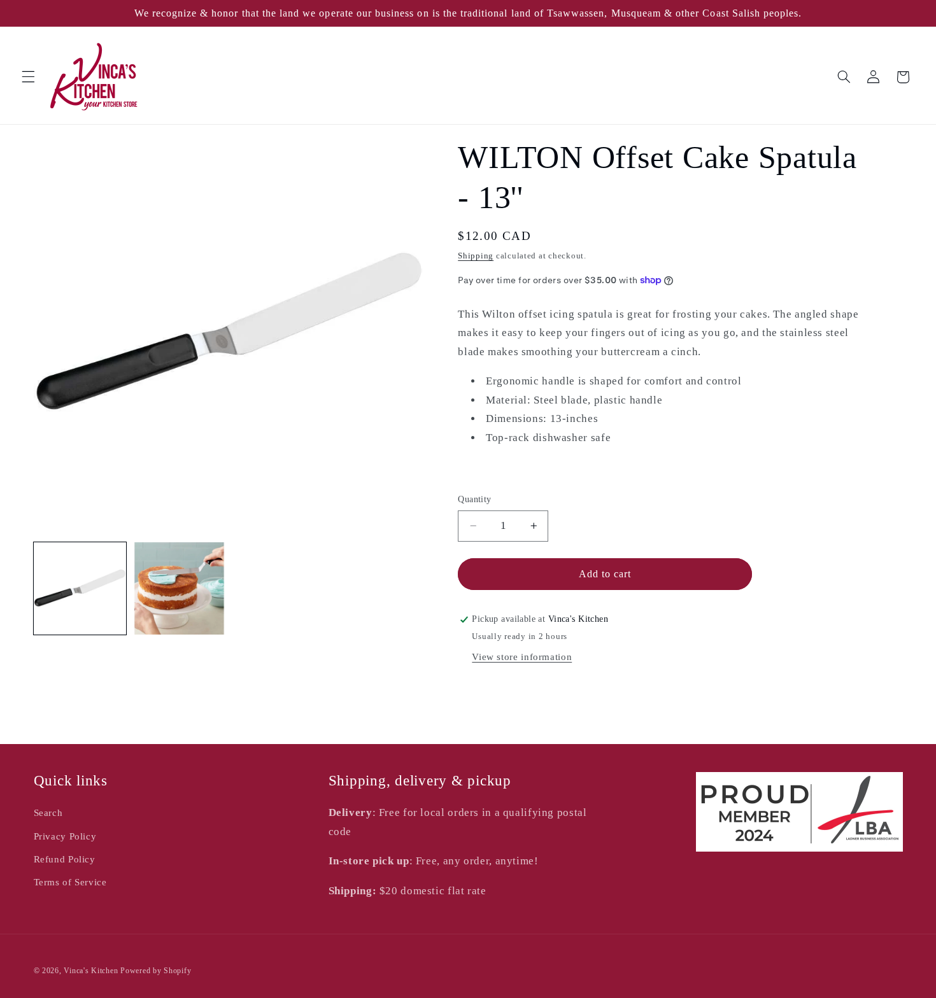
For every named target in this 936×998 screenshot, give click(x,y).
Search (48, 813)
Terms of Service (70, 882)
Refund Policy (65, 859)
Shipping (475, 255)
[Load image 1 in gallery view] (80, 588)
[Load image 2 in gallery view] (179, 588)
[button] (28, 77)
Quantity (474, 499)
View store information (522, 657)
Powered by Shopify (155, 970)
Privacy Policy (65, 836)
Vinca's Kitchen (91, 970)
